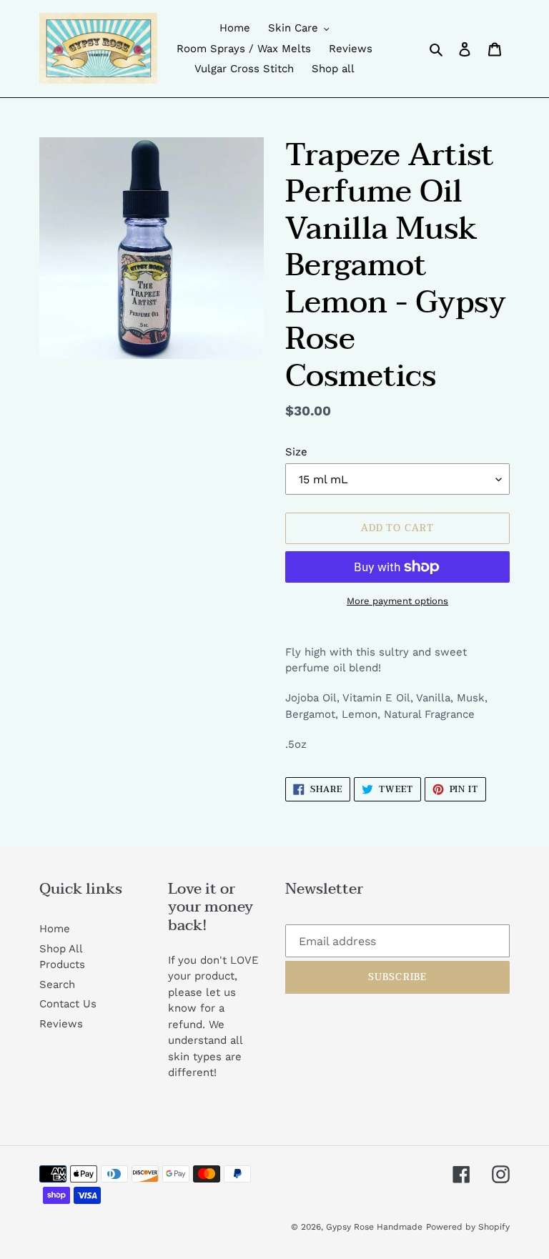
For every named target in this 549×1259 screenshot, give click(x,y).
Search (57, 984)
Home (54, 928)
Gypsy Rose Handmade (374, 1227)
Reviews (61, 1023)
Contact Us (68, 1003)
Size (296, 451)
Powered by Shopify (468, 1227)
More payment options (397, 601)
